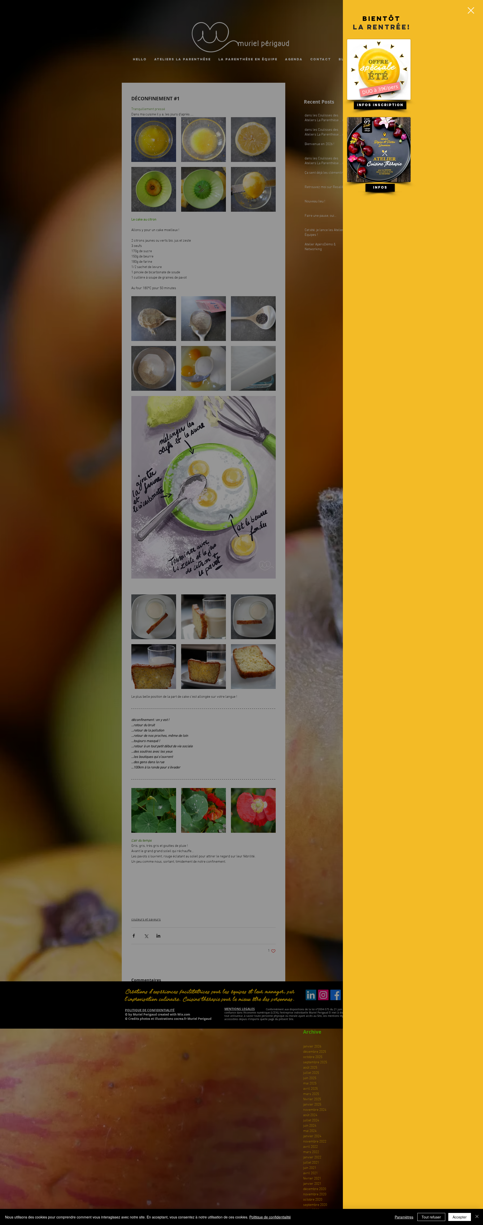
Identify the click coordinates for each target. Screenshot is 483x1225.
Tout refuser (431, 1216)
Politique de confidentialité (270, 1216)
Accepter (460, 1216)
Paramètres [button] (404, 1216)
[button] (471, 10)
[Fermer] (477, 1217)
